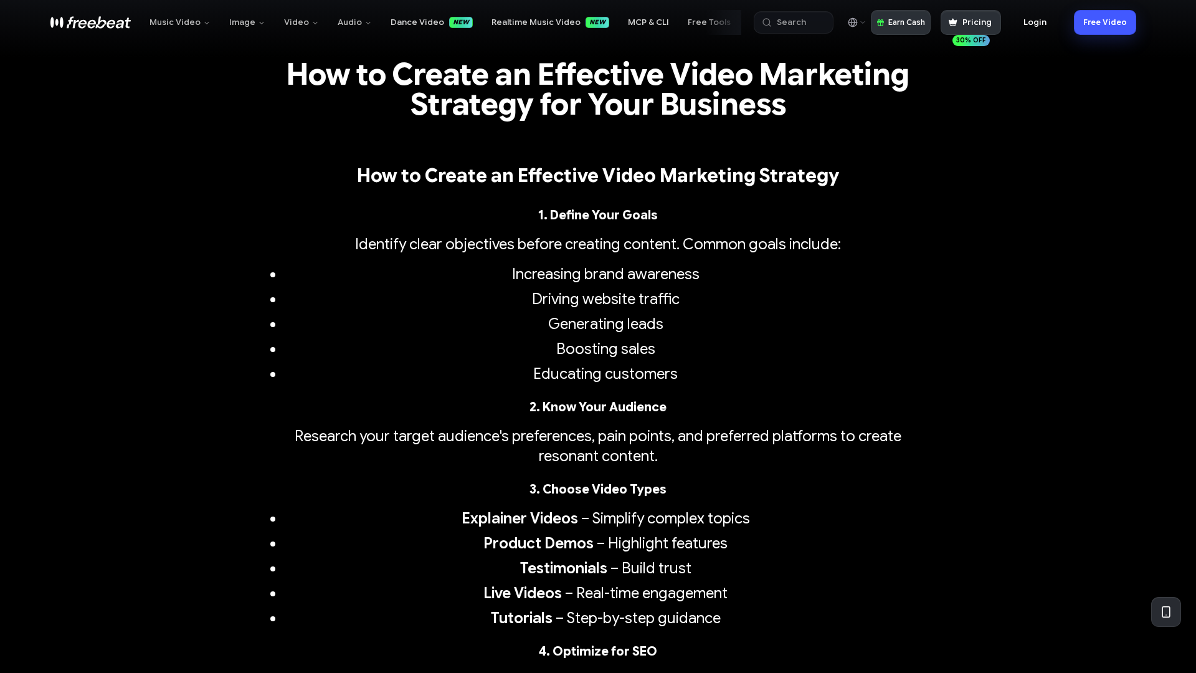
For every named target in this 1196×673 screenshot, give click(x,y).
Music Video (175, 22)
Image (242, 22)
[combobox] (855, 22)
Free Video (1105, 22)
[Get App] (1166, 612)
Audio (350, 22)
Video (296, 22)
